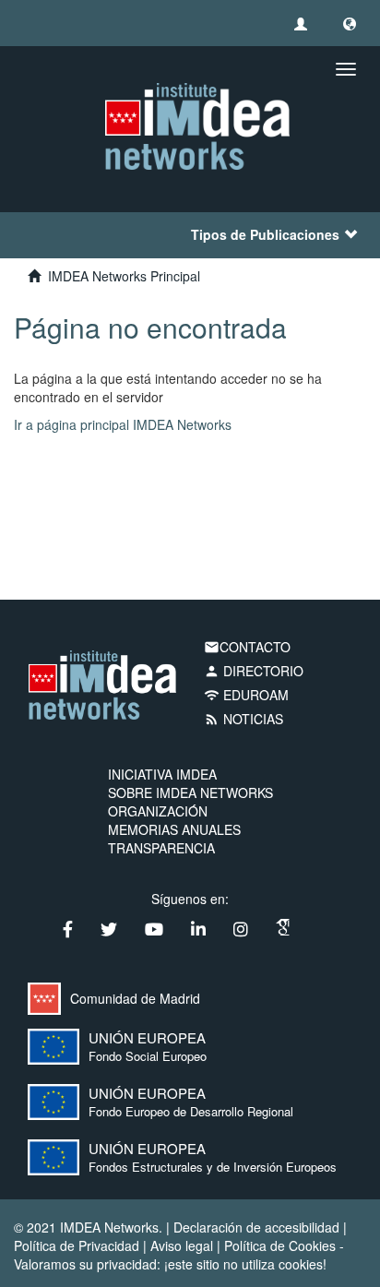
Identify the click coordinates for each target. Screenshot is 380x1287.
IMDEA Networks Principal (124, 276)
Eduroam (246, 694)
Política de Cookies (280, 1245)
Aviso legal (181, 1245)
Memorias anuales (174, 829)
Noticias (243, 718)
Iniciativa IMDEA (162, 774)
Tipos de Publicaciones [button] (265, 234)
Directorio (253, 670)
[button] (349, 23)
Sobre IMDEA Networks (190, 792)
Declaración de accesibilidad (256, 1227)
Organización (158, 811)
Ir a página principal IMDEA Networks (123, 424)
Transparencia (161, 848)
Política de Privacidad (76, 1245)
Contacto (247, 647)
